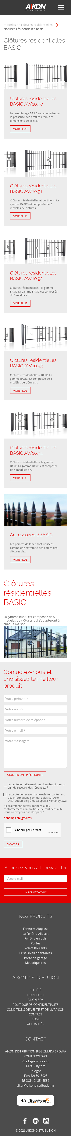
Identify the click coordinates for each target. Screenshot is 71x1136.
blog (36, 1019)
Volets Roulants (35, 948)
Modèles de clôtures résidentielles (28, 25)
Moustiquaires (35, 963)
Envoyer (13, 844)
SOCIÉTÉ (35, 990)
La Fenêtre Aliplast (36, 934)
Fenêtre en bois (35, 938)
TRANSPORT (35, 995)
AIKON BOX (35, 1000)
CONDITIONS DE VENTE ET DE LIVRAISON (35, 1009)
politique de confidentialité (45, 809)
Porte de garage (35, 958)
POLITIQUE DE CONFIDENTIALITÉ (35, 1005)
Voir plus (20, 129)
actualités (35, 1024)
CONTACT (35, 1014)
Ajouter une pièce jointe (25, 775)
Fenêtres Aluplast (35, 929)
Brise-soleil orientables (35, 953)
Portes (35, 943)
